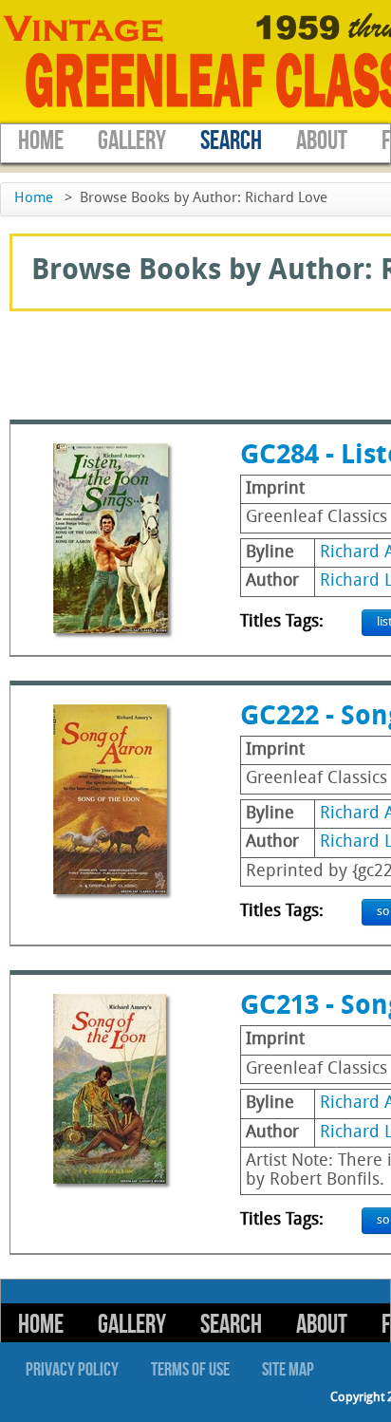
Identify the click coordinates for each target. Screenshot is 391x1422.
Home (41, 141)
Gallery (132, 141)
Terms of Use (190, 1369)
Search (231, 141)
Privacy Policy (72, 1369)
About (321, 141)
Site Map (288, 1369)
